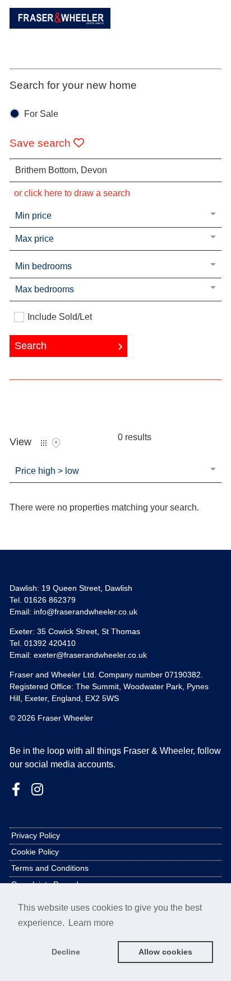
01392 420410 (50, 643)
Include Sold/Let (59, 317)
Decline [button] (66, 951)
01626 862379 (50, 599)
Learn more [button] (91, 923)
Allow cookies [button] (165, 951)
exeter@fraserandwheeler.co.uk (90, 654)
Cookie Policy (35, 851)
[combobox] (115, 170)
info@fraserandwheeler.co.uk (85, 611)
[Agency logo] (60, 29)
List (44, 443)
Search (31, 345)
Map (56, 443)
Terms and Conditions (50, 868)
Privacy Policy (35, 835)
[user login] (191, 28)
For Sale (41, 114)
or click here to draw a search (72, 193)
